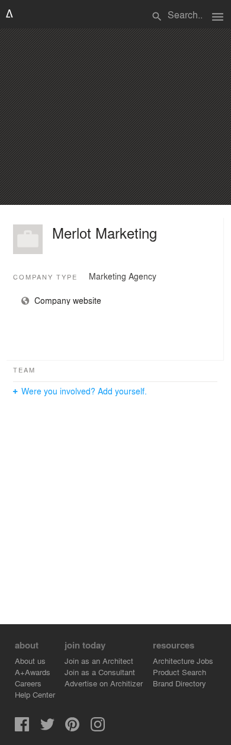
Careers (28, 683)
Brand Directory (179, 683)
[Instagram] (98, 728)
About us (30, 660)
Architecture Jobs (183, 660)
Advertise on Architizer (104, 683)
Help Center (35, 694)
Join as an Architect (99, 660)
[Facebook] (22, 728)
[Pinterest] (72, 728)
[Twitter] (47, 728)
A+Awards (32, 671)
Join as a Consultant (100, 671)
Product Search (179, 671)
